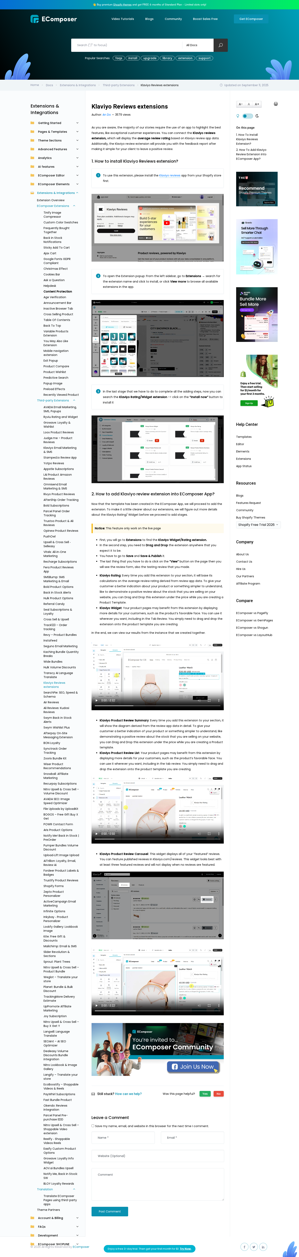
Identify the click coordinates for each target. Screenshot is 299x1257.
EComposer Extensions (53, 206)
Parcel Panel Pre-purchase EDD (56, 1117)
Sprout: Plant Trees (57, 962)
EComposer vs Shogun (252, 628)
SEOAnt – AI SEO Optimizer (55, 1043)
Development (48, 1235)
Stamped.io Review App (60, 458)
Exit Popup (51, 361)
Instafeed (50, 640)
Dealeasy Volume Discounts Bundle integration (56, 1055)
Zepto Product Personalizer (54, 894)
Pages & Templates (52, 132)
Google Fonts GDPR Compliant (57, 261)
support (205, 58)
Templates (244, 437)
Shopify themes (122, 4)
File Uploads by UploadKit (61, 809)
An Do (107, 115)
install (132, 58)
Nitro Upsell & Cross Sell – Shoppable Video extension (61, 1129)
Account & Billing (50, 1218)
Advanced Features (52, 149)
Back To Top (52, 326)
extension (185, 58)
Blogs (149, 19)
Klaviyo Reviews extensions (54, 685)
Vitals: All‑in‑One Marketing (55, 554)
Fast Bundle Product (58, 1100)
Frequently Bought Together (57, 230)
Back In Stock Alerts (57, 592)
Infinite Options (54, 911)
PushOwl (50, 536)
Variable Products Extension (56, 333)
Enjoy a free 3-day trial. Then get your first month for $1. (149, 1249)
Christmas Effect (56, 269)
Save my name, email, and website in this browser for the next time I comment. (152, 1126)
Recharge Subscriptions (60, 562)
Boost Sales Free (205, 19)
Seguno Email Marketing (60, 646)
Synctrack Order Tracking (55, 751)
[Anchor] (180, 161)
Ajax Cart (50, 253)
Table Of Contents (57, 320)
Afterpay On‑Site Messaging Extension (58, 735)
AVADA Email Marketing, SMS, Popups (60, 409)
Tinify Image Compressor (52, 215)
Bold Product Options (58, 587)
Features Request (248, 503)
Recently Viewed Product (61, 395)
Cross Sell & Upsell (56, 619)
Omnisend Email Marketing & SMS (55, 486)
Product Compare (56, 366)
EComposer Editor (51, 175)
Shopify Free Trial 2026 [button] (256, 524)
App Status (244, 466)
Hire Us (241, 569)
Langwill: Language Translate (57, 1034)
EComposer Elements (54, 184)
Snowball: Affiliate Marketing (56, 776)
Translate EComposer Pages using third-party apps (60, 1200)
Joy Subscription (55, 1016)
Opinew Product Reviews (61, 531)
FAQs (42, 1227)
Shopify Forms (54, 886)
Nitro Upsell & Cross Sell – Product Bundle (61, 969)
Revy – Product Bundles (60, 635)
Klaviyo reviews (169, 175)
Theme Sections (50, 140)
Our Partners (245, 576)
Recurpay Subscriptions (60, 784)
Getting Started (49, 123)
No (219, 1094)
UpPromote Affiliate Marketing (57, 1008)
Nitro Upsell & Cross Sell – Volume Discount (61, 791)
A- (241, 104)
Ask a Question (54, 280)
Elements (242, 451)
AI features (46, 167)
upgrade (149, 58)
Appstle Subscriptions (59, 469)
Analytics (45, 158)
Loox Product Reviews (59, 432)
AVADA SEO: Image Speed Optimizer (57, 801)
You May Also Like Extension (56, 343)
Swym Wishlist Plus (57, 727)
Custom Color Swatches (61, 222)
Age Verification (55, 297)
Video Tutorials (122, 19)
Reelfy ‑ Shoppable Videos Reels (57, 1141)
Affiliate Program (248, 584)
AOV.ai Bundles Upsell (58, 1168)
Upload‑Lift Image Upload (61, 855)
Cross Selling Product (58, 314)
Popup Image (53, 383)
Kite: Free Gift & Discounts (54, 938)
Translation (45, 1189)
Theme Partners (48, 1210)
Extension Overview (50, 200)
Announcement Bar (57, 303)
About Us (242, 554)
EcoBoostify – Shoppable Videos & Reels (61, 1086)
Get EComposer (251, 19)
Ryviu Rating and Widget (61, 417)
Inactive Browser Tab (58, 309)
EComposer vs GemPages (254, 620)
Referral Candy (54, 604)
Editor (240, 444)
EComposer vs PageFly (252, 613)
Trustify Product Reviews (61, 880)
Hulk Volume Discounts (60, 667)
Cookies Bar (52, 274)
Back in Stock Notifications (53, 240)
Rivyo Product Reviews (59, 494)
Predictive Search (56, 378)
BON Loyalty (52, 743)
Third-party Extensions (53, 400)
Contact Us (244, 562)
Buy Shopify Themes (250, 517)
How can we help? (128, 1094)
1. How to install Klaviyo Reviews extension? (247, 139)
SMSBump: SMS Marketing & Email (56, 579)
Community (173, 19)
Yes (205, 1094)
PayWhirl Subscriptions (59, 1094)
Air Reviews (51, 702)
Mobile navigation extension (56, 353)
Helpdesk (50, 286)
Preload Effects (54, 389)
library (167, 58)
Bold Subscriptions (56, 505)
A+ (257, 104)
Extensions (243, 459)
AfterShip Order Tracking (61, 500)
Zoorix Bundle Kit (55, 758)
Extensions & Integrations (56, 193)
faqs (118, 58)
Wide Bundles (53, 662)
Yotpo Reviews (54, 463)
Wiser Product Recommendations (57, 766)
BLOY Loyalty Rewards (59, 1184)
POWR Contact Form (58, 824)
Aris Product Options (58, 830)
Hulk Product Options (58, 598)
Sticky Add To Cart (57, 248)
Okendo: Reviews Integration (55, 1108)
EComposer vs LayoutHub (254, 635)
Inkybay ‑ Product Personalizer (56, 919)
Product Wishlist (55, 372)
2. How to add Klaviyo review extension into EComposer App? (251, 154)
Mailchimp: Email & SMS (60, 946)
